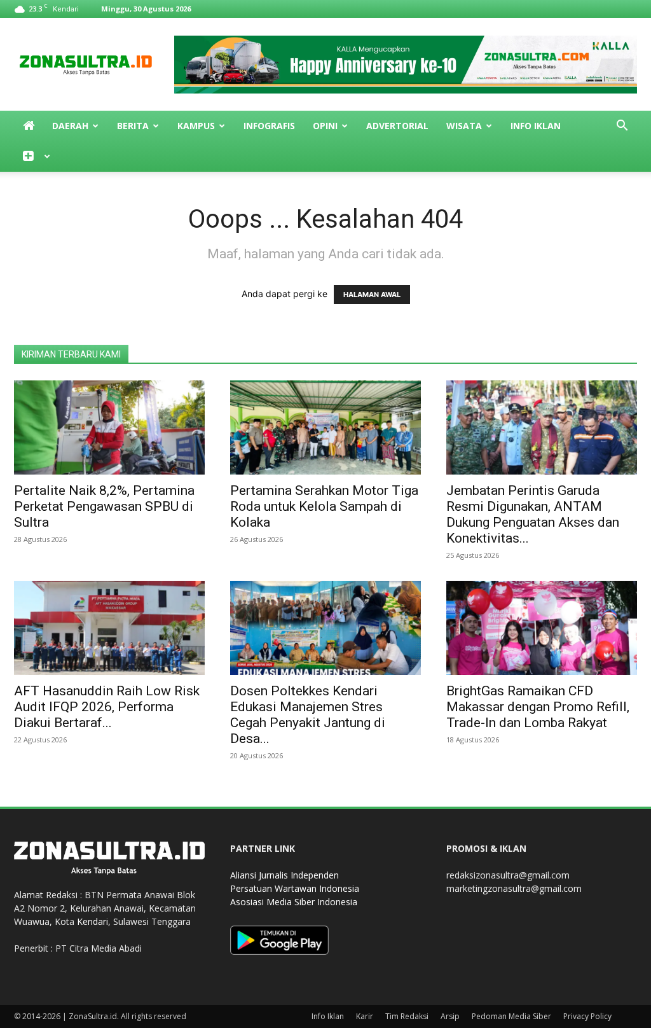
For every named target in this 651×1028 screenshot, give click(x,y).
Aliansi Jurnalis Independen (284, 875)
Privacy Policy (587, 1016)
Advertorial (397, 126)
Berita (133, 126)
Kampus (196, 126)
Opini (325, 126)
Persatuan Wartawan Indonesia (294, 888)
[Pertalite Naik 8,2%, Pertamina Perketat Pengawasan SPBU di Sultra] (109, 427)
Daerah (70, 126)
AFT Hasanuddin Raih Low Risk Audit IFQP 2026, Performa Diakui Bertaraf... (107, 706)
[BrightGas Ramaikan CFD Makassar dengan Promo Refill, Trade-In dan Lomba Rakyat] (541, 628)
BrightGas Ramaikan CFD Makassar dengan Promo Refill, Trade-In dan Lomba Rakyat (537, 706)
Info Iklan (536, 126)
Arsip (450, 1016)
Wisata (464, 126)
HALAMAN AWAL (372, 294)
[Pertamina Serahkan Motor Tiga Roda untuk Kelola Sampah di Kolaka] (325, 427)
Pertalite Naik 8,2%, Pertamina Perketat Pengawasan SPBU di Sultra (104, 506)
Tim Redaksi (406, 1016)
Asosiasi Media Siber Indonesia (293, 902)
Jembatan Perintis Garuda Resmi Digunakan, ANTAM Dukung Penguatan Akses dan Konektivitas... (532, 514)
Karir (364, 1016)
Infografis (269, 126)
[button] (621, 127)
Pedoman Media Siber (511, 1016)
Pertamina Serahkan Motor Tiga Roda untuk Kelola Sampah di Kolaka (324, 506)
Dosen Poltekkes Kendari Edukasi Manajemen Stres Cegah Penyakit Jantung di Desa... (307, 714)
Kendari (92, 921)
